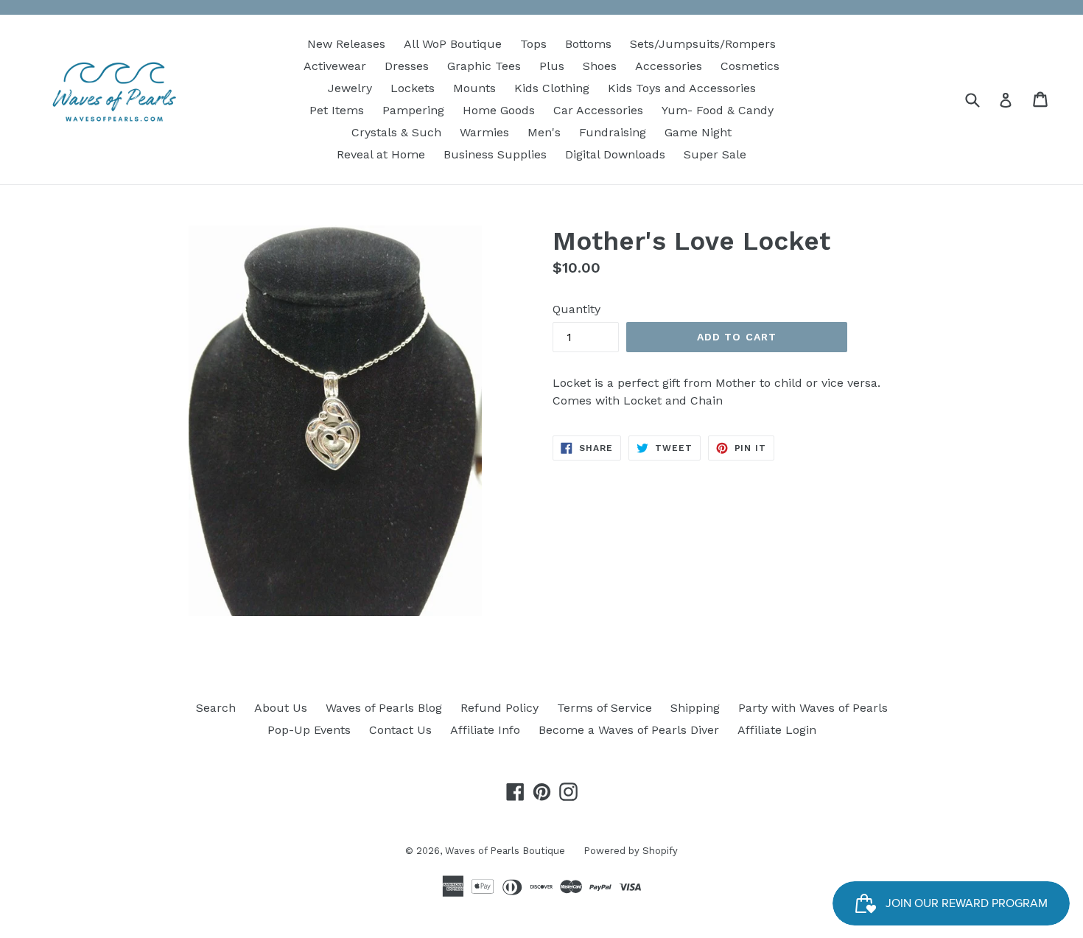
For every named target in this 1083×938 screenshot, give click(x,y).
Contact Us (400, 730)
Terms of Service (604, 708)
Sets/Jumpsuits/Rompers (703, 44)
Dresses (407, 66)
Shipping (695, 708)
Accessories (668, 66)
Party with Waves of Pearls (813, 708)
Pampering (413, 110)
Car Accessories (598, 110)
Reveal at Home (381, 154)
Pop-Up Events (309, 730)
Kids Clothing (551, 88)
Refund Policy (499, 708)
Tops (533, 44)
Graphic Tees (484, 66)
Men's (544, 132)
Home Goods (499, 110)
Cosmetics (750, 66)
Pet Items (336, 110)
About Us (280, 708)
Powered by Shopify (630, 850)
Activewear (335, 66)
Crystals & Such (396, 132)
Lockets (412, 88)
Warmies (484, 132)
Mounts (474, 88)
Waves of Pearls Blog (384, 708)
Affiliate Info (485, 730)
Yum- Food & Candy (718, 110)
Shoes (600, 66)
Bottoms (588, 44)
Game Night (698, 132)
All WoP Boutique (453, 44)
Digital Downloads (615, 154)
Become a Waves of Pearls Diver (629, 730)
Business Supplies (495, 154)
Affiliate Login (776, 730)
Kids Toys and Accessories (682, 88)
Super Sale (715, 154)
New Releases (346, 44)
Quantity (576, 309)
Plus (551, 66)
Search (216, 708)
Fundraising (612, 132)
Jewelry (350, 88)
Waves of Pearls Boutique (505, 850)
